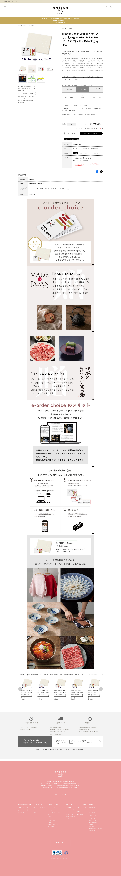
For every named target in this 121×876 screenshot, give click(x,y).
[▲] (78, 123)
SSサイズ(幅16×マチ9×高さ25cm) (57, 189)
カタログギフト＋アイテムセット (56, 812)
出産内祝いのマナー (82, 814)
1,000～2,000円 (70, 810)
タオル (49, 818)
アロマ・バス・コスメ (53, 824)
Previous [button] (20, 689)
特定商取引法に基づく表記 (95, 828)
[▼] (78, 125)
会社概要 (91, 824)
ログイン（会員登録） (81, 128)
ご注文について (92, 818)
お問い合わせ (92, 826)
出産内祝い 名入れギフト (39, 807)
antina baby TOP (22, 25)
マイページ (91, 810)
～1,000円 (68, 807)
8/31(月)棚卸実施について (60, 22)
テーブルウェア (51, 820)
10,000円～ (69, 818)
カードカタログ (30, 25)
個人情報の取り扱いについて (96, 831)
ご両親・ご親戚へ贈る (23, 807)
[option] (26, 689)
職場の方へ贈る (22, 812)
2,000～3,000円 (70, 812)
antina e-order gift (81, 807)
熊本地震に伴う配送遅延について (60, 20)
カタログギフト (51, 807)
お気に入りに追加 (71, 133)
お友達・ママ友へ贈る (23, 810)
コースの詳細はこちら (95, 674)
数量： (64, 124)
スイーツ (50, 814)
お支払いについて (93, 820)
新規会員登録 (92, 807)
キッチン (50, 822)
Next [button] (101, 689)
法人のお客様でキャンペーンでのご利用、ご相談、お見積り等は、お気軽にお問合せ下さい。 (61, 749)
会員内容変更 (92, 812)
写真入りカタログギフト (39, 812)
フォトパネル (36, 810)
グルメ (49, 816)
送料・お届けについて (94, 822)
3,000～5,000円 (70, 814)
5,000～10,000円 (70, 816)
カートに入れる (92, 133)
